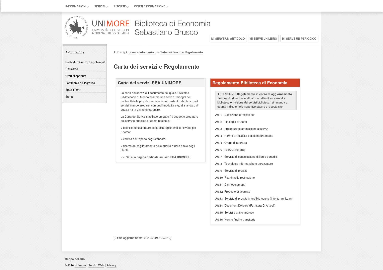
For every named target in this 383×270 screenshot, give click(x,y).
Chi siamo (71, 69)
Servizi (99, 6)
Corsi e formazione (149, 6)
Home (132, 52)
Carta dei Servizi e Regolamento (85, 62)
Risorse (120, 6)
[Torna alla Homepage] (170, 38)
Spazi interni (73, 90)
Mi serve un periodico (299, 38)
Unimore (80, 265)
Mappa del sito (75, 259)
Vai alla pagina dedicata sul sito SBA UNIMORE (158, 157)
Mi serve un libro (263, 38)
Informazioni (75, 6)
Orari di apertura (75, 76)
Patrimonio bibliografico (80, 83)
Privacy (111, 265)
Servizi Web (96, 265)
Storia (69, 97)
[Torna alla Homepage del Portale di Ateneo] (97, 38)
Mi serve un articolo (228, 38)
